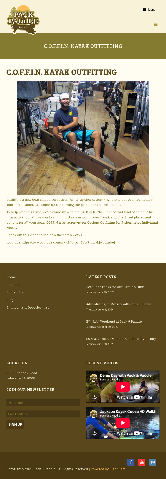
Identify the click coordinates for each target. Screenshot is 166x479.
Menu (151, 9)
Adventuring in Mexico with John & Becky (118, 304)
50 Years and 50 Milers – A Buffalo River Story (121, 339)
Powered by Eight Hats (108, 469)
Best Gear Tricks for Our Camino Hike (115, 287)
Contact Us (14, 292)
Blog (9, 300)
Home (11, 277)
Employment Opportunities (27, 307)
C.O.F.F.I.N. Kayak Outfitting (61, 71)
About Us (13, 284)
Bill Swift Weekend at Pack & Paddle (114, 321)
